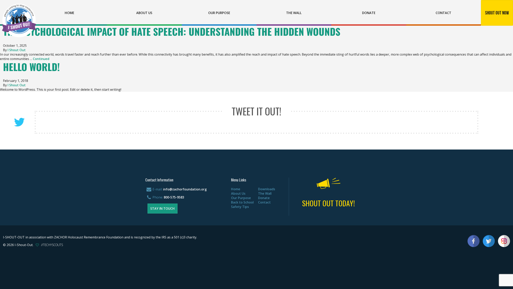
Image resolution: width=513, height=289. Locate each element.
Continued (41, 59)
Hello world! (31, 67)
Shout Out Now (497, 12)
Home (69, 13)
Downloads (266, 189)
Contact (443, 13)
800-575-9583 (174, 197)
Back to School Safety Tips (242, 204)
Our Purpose (219, 13)
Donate (368, 13)
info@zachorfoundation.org (185, 189)
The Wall (294, 13)
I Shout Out (17, 50)
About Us (144, 13)
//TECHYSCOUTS (52, 244)
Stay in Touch (162, 208)
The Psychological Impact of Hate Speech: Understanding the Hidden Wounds (171, 31)
